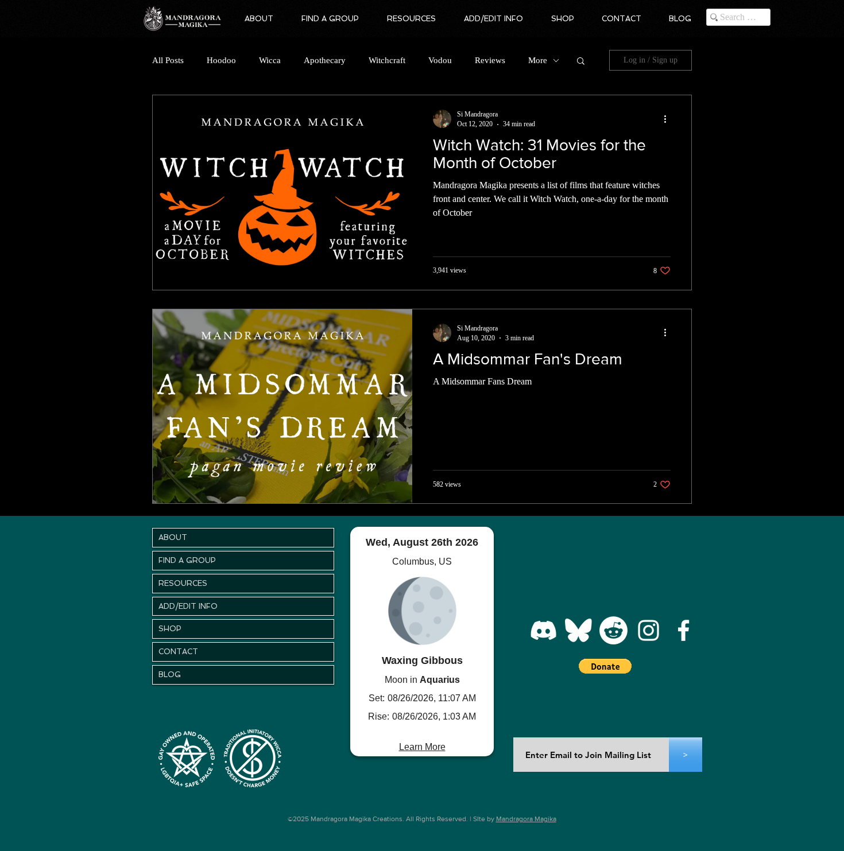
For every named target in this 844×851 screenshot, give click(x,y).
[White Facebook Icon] (683, 630)
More (537, 60)
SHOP (169, 628)
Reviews (490, 60)
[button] (258, 18)
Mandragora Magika (526, 819)
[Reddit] (613, 630)
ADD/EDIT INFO (188, 606)
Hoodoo (221, 60)
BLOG (169, 674)
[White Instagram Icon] (648, 630)
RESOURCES (182, 583)
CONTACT (178, 651)
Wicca (270, 60)
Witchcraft (387, 60)
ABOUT (172, 537)
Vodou (440, 60)
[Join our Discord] (543, 630)
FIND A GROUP (187, 560)
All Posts (168, 60)
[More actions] (669, 119)
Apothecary (325, 60)
